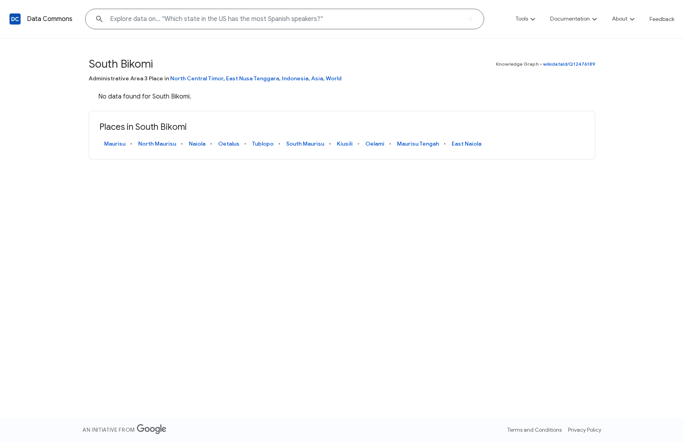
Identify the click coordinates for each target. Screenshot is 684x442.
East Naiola (466, 143)
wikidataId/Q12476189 (569, 64)
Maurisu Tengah (418, 143)
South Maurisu (305, 143)
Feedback (662, 19)
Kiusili (345, 143)
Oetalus (228, 143)
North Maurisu (157, 143)
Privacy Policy (584, 429)
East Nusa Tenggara (252, 78)
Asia (317, 78)
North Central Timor (196, 78)
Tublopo (263, 143)
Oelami (374, 143)
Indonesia (295, 78)
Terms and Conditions (534, 429)
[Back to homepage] (15, 19)
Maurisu (114, 143)
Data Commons (49, 19)
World (334, 78)
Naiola (197, 143)
